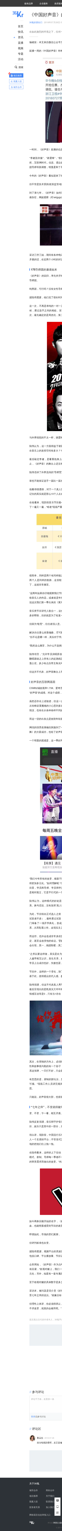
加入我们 (50, 1507)
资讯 (20, 37)
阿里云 (56, 1522)
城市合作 (33, 1490)
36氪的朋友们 (35, 22)
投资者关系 (34, 1507)
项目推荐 (33, 1495)
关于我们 (50, 1495)
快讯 (20, 32)
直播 (20, 42)
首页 (20, 26)
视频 (20, 48)
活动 (20, 59)
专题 (20, 53)
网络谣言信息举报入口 (39, 1514)
